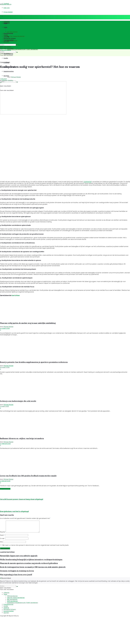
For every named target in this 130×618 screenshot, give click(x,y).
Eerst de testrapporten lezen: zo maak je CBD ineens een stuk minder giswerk (32, 567)
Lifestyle (7, 21)
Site (1, 542)
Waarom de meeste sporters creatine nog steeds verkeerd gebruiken (29, 563)
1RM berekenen (12, 25)
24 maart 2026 (5, 328)
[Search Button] (17, 45)
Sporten (6, 41)
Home (2, 62)
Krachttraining (8, 33)
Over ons (6, 8)
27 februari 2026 (5, 443)
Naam (2, 535)
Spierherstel (87, 182)
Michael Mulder (16, 77)
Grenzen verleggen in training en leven (17, 571)
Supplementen (9, 40)
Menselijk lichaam (10, 38)
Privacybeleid (8, 12)
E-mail (2, 538)
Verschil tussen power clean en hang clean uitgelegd (21, 499)
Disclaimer (7, 16)
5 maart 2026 (4, 406)
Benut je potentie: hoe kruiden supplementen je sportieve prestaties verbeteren (34, 362)
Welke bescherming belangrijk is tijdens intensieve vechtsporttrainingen (31, 559)
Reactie (3, 532)
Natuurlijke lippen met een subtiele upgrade (18, 556)
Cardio (6, 58)
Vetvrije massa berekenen (16, 36)
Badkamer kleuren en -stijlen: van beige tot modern (22, 438)
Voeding (6, 36)
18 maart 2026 (4, 367)
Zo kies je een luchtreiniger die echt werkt (18, 401)
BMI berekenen (12, 28)
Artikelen (7, 62)
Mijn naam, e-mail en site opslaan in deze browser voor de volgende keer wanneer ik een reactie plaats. (35, 545)
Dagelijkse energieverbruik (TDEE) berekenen (22, 49)
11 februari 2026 (5, 481)
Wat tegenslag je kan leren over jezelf (16, 574)
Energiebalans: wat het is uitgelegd (14, 511)
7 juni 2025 (3, 79)
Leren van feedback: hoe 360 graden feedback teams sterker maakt (28, 476)
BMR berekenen (12, 30)
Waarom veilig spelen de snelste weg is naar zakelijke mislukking (28, 323)
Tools (5, 27)
